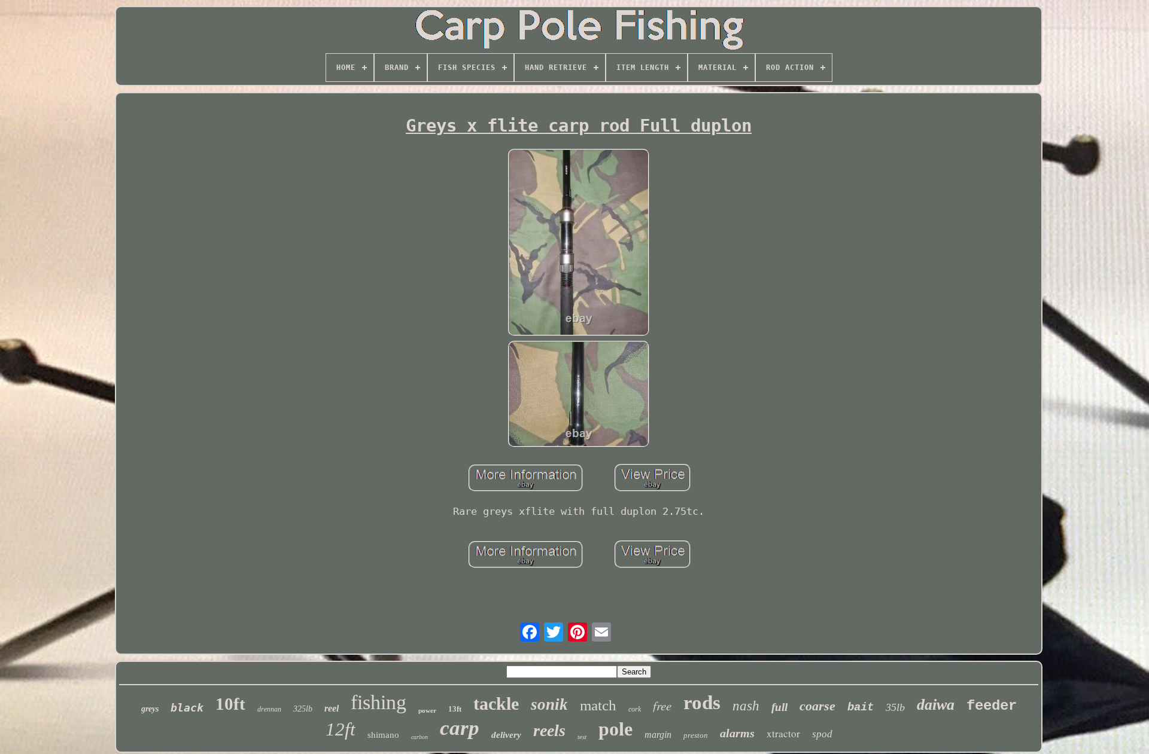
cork (634, 709)
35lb (895, 707)
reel (331, 708)
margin (658, 734)
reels (549, 730)
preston (695, 735)
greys (150, 708)
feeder (991, 706)
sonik (549, 704)
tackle (496, 703)
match (598, 705)
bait (860, 707)
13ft (454, 708)
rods (702, 702)
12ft (340, 729)
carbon (419, 737)
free (662, 705)
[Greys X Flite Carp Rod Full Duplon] (578, 244)
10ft (230, 703)
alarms (737, 733)
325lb (302, 708)
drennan (269, 709)
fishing (378, 702)
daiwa (936, 704)
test (581, 736)
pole (615, 729)
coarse (817, 705)
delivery (506, 735)
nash (745, 705)
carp (459, 728)
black (187, 707)
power (427, 710)
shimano (383, 735)
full (779, 707)
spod (822, 734)
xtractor (783, 733)
